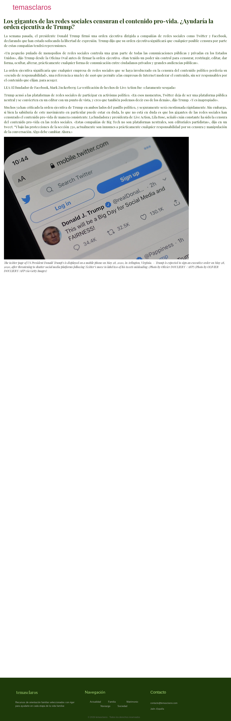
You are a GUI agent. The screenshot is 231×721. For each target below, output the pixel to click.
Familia (112, 701)
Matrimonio (132, 701)
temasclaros (32, 7)
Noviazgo (105, 706)
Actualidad (95, 701)
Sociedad (122, 706)
